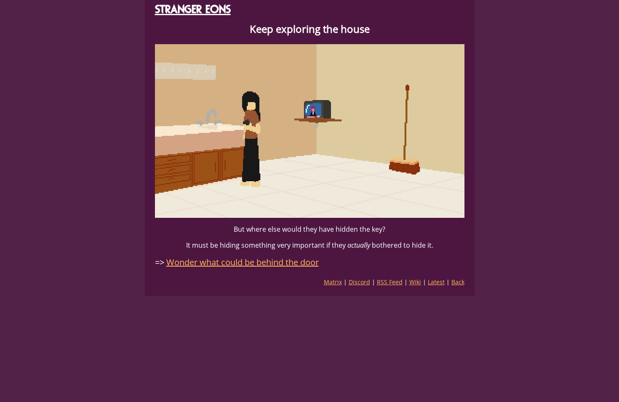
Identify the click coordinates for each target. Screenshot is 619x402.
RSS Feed (390, 282)
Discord (359, 282)
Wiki (415, 282)
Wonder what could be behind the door (242, 262)
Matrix (333, 282)
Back (457, 282)
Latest (436, 282)
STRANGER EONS (193, 9)
